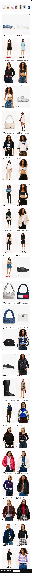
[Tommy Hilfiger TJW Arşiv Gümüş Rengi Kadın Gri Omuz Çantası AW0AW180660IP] (9, 291)
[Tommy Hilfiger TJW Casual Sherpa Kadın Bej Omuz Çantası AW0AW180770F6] (9, 121)
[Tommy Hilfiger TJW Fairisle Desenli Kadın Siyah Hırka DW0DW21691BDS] (23, 437)
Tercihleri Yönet (23, 571)
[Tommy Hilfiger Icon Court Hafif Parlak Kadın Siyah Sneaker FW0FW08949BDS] (9, 364)
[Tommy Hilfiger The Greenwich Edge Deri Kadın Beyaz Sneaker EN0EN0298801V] (23, 24)
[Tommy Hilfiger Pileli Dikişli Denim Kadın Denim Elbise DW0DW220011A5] (9, 267)
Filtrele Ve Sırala (17, 12)
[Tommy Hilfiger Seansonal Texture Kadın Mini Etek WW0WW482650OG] (23, 388)
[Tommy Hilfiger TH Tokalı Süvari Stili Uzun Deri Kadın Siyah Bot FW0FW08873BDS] (9, 388)
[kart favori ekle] (15, 14)
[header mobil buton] (9, 1)
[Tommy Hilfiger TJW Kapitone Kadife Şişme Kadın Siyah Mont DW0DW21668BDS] (23, 485)
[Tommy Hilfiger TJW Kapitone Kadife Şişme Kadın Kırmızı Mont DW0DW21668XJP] (9, 461)
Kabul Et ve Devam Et (17, 571)
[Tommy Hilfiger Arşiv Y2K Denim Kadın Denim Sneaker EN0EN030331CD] (9, 24)
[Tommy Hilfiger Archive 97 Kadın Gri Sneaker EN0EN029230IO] (23, 97)
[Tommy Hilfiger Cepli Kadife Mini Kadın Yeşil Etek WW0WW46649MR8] (9, 412)
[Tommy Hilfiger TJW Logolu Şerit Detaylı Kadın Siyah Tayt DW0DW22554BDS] (9, 242)
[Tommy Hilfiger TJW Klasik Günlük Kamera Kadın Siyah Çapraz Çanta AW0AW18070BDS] (9, 339)
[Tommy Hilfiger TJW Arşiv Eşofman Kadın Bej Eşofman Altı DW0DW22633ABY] (9, 169)
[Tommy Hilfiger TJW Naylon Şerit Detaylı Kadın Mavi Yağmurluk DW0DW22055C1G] (23, 339)
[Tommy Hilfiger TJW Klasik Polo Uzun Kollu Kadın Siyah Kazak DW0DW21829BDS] (23, 534)
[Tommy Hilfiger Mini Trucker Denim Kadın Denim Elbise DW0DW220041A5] (23, 48)
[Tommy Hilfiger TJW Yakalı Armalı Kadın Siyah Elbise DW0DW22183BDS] (9, 558)
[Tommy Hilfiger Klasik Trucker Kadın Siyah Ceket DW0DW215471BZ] (23, 364)
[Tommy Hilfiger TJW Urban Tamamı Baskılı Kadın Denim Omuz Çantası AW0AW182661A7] (9, 315)
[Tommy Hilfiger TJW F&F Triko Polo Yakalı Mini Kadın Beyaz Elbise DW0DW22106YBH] (23, 121)
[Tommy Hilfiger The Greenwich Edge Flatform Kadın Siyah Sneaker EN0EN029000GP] (23, 267)
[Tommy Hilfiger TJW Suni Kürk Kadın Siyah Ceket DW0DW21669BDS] (23, 509)
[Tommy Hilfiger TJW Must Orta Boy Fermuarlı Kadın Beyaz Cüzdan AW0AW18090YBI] (23, 315)
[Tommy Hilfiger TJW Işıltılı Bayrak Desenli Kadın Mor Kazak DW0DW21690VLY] (9, 485)
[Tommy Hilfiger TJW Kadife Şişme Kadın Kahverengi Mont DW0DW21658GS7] (9, 509)
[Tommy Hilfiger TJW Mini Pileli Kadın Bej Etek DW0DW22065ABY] (9, 218)
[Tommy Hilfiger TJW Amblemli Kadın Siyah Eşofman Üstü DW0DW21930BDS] (9, 145)
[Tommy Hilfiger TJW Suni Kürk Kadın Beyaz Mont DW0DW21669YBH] (23, 461)
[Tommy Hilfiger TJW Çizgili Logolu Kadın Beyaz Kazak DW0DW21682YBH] (23, 558)
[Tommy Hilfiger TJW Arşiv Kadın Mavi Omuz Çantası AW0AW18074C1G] (23, 291)
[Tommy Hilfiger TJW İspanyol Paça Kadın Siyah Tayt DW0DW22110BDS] (9, 194)
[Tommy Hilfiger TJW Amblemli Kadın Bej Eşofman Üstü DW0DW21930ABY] (23, 218)
